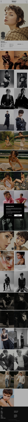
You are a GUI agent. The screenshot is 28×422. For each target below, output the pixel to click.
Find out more (10, 215)
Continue (18, 215)
